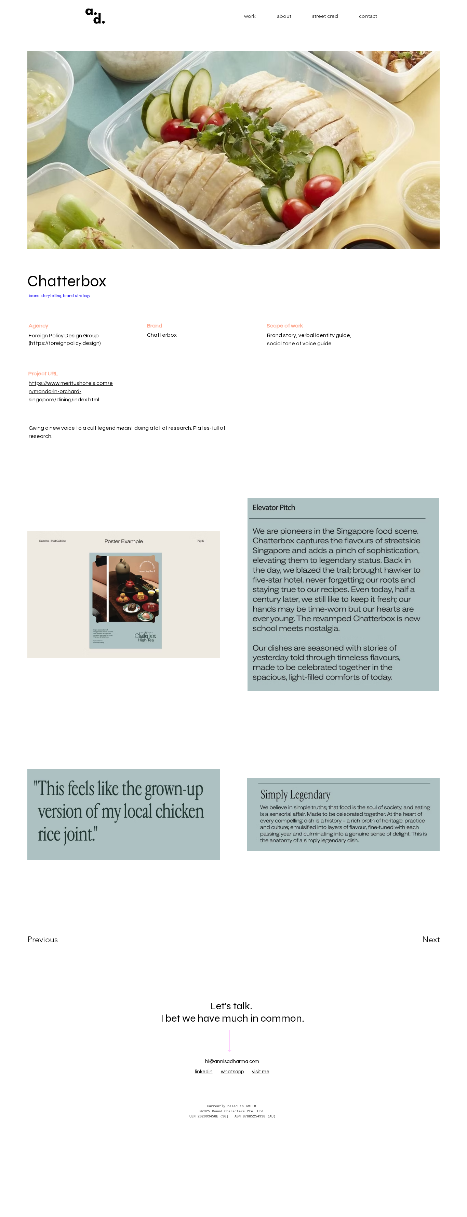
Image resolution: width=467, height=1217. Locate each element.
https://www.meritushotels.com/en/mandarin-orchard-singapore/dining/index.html (71, 391)
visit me (260, 1071)
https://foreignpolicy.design (64, 343)
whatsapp (232, 1071)
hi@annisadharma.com (232, 1061)
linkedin (204, 1071)
